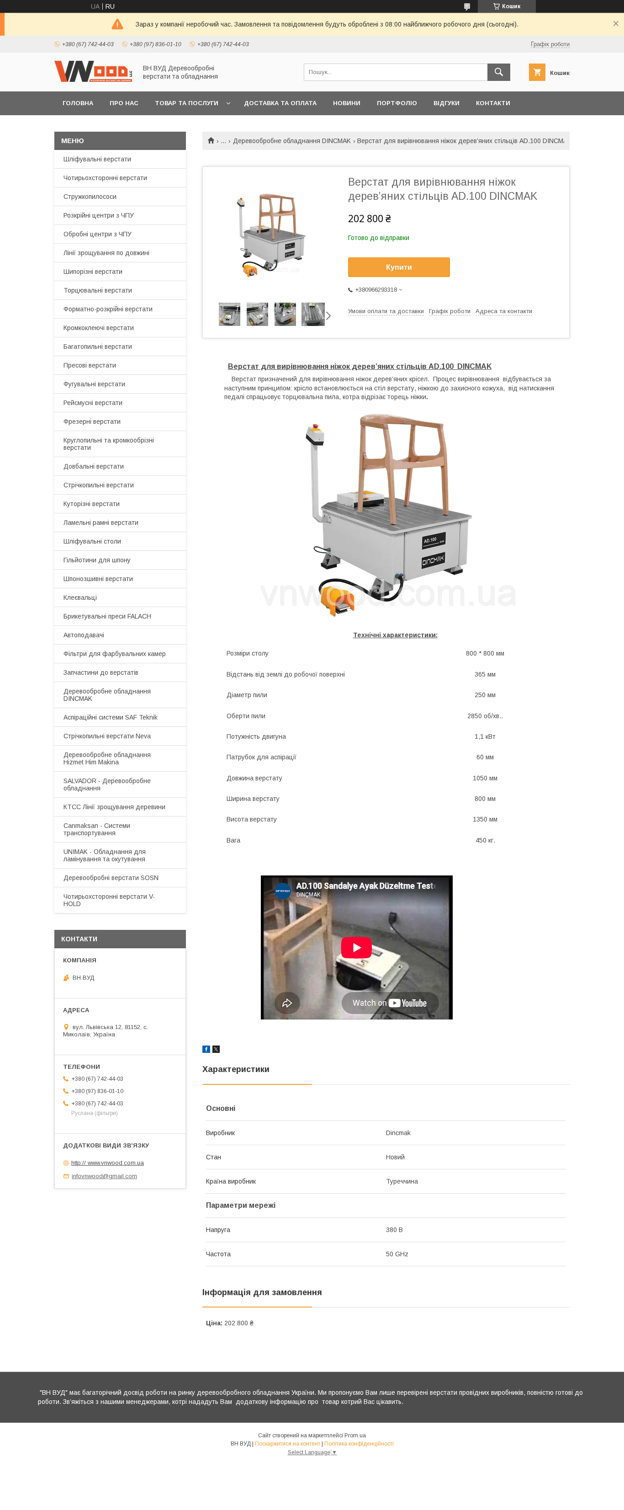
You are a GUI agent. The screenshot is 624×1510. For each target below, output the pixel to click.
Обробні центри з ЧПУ (97, 234)
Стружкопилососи (89, 196)
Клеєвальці (80, 597)
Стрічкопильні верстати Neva (107, 736)
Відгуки (447, 103)
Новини (346, 103)
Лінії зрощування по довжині (106, 252)
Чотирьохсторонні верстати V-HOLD (109, 900)
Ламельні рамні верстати (100, 522)
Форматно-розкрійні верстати (108, 309)
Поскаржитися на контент (287, 1444)
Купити (399, 267)
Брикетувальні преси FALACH (107, 616)
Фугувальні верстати (94, 384)
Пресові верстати (89, 365)
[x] (216, 1050)
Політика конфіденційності (359, 1444)
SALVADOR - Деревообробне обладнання (107, 784)
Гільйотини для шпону (97, 560)
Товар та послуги (186, 103)
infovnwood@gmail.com (104, 1176)
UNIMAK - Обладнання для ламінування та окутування (104, 855)
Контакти (493, 103)
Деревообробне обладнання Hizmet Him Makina (107, 758)
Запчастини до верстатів (100, 672)
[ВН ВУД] (93, 79)
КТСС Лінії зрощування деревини (114, 807)
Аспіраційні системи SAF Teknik (110, 717)
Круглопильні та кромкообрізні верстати (108, 444)
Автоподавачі (83, 635)
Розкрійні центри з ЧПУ (98, 215)
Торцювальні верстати (97, 290)
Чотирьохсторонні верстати (105, 177)
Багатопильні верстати (97, 346)
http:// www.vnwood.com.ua (107, 1162)
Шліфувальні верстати (97, 159)
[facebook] (206, 1050)
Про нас (124, 103)
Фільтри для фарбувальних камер (114, 653)
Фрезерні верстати (92, 421)
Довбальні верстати (93, 466)
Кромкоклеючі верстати (98, 327)
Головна (78, 103)
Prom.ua (355, 1435)
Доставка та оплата (280, 103)
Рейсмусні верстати (92, 402)
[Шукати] (498, 72)
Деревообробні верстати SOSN (111, 877)
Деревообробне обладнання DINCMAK (292, 140)
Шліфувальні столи (92, 541)
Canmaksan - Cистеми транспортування (96, 829)
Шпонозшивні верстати (98, 578)
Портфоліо (397, 103)
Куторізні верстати (91, 503)
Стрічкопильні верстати (98, 485)
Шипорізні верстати (92, 271)
